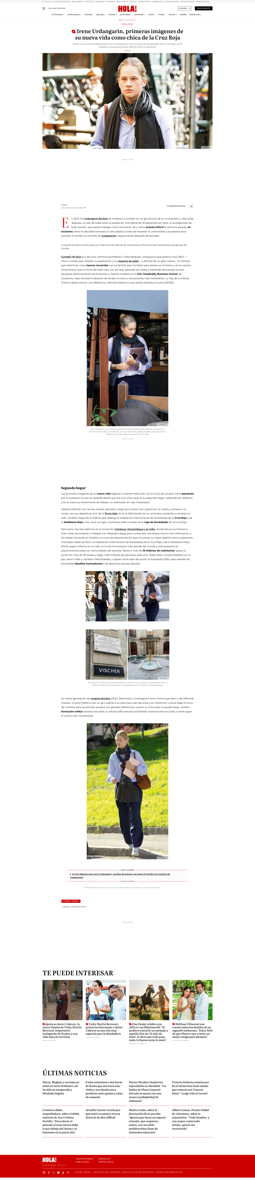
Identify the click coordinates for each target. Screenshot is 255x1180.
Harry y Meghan (77, 1)
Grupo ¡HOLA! (106, 1162)
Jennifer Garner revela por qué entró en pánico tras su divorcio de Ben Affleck (103, 1113)
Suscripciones (84, 1159)
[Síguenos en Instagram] (44, 1173)
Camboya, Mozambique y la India (134, 529)
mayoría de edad (128, 261)
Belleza (100, 15)
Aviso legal (83, 1172)
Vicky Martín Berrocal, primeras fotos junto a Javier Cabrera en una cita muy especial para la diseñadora (104, 1028)
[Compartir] (191, 206)
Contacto (104, 1159)
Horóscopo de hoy (203, 1)
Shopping (138, 15)
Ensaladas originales (188, 1)
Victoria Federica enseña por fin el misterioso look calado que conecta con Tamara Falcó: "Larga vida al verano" (190, 1087)
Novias (172, 15)
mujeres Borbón (100, 698)
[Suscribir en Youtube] (63, 1173)
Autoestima (110, 1)
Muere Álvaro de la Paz (62, 1)
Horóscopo (195, 15)
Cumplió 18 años (71, 256)
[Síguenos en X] (54, 1173)
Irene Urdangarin (74, 907)
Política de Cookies (107, 1172)
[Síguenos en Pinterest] (68, 1173)
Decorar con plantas (171, 1)
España (183, 8)
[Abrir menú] (43, 8)
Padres (183, 15)
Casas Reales (73, 15)
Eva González (100, 1)
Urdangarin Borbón (96, 218)
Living (151, 15)
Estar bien (125, 15)
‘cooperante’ (108, 235)
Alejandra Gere (158, 1)
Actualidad (57, 15)
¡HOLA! (64, 205)
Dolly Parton (89, 1)
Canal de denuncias (169, 1172)
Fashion (88, 15)
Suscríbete (203, 8)
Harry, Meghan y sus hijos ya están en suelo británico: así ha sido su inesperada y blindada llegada (60, 1087)
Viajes (161, 15)
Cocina (112, 15)
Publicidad (82, 1162)
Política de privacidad (138, 1172)
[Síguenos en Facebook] (49, 1173)
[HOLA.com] (127, 8)
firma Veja (111, 513)
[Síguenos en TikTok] (58, 1173)
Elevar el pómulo (122, 1)
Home (121, 20)
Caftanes (133, 1)
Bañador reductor (144, 1)
